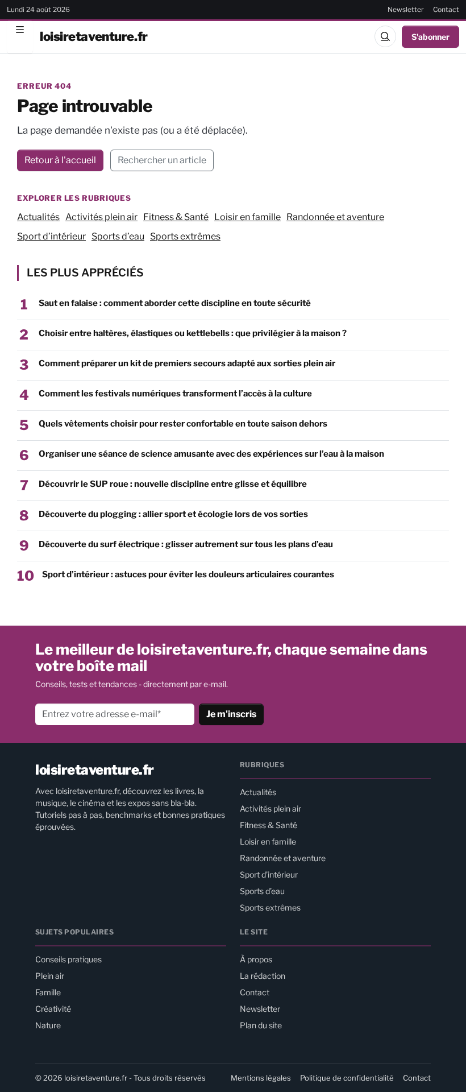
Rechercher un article (162, 160)
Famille (48, 992)
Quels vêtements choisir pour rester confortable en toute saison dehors (183, 424)
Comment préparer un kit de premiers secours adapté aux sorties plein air (187, 363)
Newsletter (406, 9)
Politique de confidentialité (347, 1077)
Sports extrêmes (185, 236)
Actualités (38, 217)
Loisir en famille (247, 217)
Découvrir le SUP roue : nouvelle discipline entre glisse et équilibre (173, 484)
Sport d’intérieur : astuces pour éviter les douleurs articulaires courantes (188, 574)
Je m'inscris (231, 714)
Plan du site (261, 1025)
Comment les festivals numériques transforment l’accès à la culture (175, 393)
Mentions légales (261, 1077)
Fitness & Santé (176, 217)
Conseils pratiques (68, 959)
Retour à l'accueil (60, 160)
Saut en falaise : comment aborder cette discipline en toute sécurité (175, 303)
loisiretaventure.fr (94, 36)
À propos (256, 959)
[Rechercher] (385, 36)
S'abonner (430, 37)
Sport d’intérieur (51, 236)
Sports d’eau (117, 236)
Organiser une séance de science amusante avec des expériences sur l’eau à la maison (211, 454)
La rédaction (262, 976)
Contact (446, 9)
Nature (48, 1025)
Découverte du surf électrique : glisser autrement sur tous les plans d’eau (186, 544)
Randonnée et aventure (335, 217)
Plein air (49, 976)
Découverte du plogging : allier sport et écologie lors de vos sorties (173, 514)
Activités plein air (101, 217)
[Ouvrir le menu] (20, 36)
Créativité (53, 1009)
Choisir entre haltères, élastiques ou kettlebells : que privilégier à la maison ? (193, 333)
